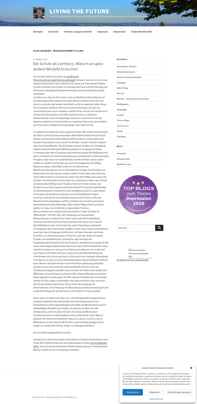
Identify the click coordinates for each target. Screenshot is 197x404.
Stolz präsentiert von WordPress (61, 397)
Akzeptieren (132, 392)
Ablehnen (155, 392)
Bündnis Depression (126, 72)
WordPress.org (124, 164)
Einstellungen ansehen (179, 392)
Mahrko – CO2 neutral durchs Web (133, 99)
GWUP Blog (122, 88)
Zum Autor (53, 31)
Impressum (102, 31)
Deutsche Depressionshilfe (129, 77)
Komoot (120, 93)
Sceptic (120, 115)
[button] (191, 368)
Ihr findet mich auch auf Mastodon (133, 260)
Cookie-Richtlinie (156, 399)
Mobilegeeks (123, 104)
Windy (120, 131)
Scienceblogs (123, 120)
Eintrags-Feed (123, 159)
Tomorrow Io (122, 126)
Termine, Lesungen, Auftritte (78, 31)
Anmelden (121, 153)
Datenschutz (119, 31)
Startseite (38, 31)
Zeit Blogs (121, 136)
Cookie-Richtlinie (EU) (141, 31)
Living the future (80, 11)
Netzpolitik (122, 109)
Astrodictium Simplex (127, 66)
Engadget (121, 82)
